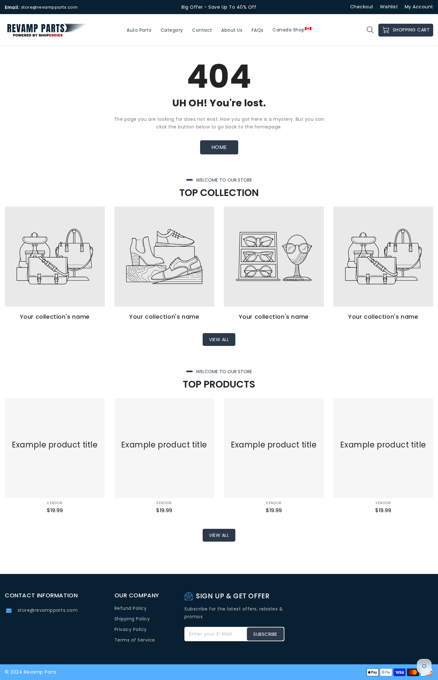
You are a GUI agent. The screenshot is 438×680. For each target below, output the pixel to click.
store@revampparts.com (48, 610)
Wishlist (389, 7)
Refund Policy (130, 608)
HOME (219, 147)
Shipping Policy (132, 619)
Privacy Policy (130, 629)
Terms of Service (134, 640)
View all (219, 339)
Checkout (362, 7)
